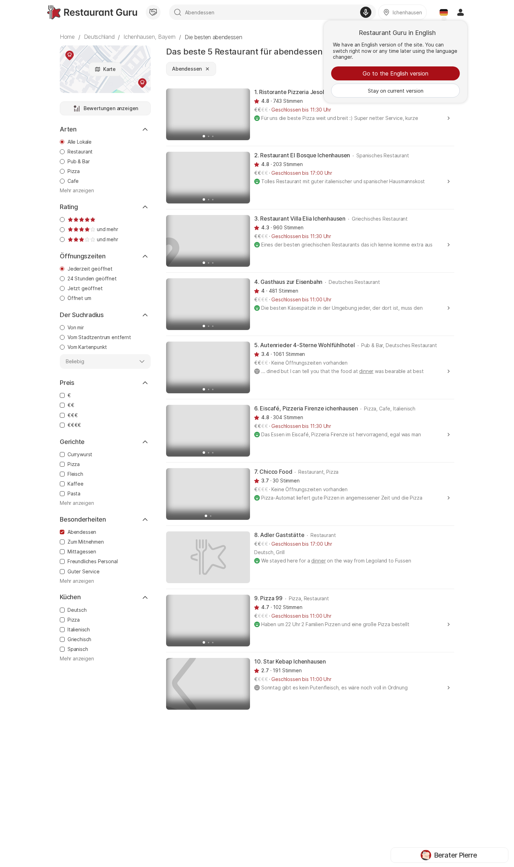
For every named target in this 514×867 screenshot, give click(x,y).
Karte (109, 69)
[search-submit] (177, 12)
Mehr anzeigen (77, 190)
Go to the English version (395, 73)
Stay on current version (395, 90)
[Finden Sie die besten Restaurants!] (92, 12)
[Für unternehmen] (153, 12)
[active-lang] (443, 12)
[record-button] (365, 12)
